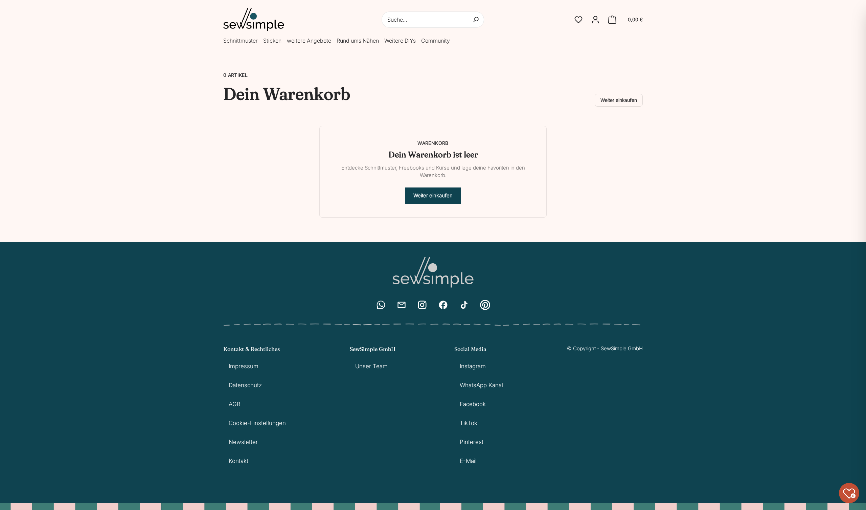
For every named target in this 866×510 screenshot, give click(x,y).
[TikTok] (464, 305)
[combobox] (433, 20)
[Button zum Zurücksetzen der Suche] (476, 20)
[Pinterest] (485, 305)
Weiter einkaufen (618, 100)
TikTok (468, 423)
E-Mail (468, 461)
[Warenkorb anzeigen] (612, 19)
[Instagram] (422, 305)
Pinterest (471, 442)
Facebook (473, 404)
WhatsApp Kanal (481, 385)
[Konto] (595, 19)
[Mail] (401, 305)
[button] (578, 19)
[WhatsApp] (381, 305)
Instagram (473, 366)
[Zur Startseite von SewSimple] (253, 19)
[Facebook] (443, 305)
